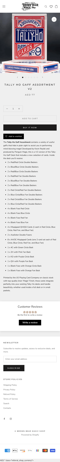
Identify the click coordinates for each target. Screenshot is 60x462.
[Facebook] (4, 418)
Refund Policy (9, 394)
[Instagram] (11, 418)
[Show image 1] (22, 77)
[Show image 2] (25, 77)
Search (6, 403)
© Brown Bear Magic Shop (30, 431)
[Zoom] (54, 19)
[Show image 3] (28, 77)
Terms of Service (10, 399)
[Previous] (17, 77)
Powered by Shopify (30, 434)
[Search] (46, 6)
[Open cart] (56, 6)
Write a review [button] (30, 322)
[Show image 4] (31, 77)
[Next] (42, 77)
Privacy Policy (9, 389)
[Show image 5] (34, 77)
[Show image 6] (37, 77)
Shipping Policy (10, 385)
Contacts (7, 408)
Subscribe (13, 368)
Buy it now (30, 128)
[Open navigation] (4, 6)
